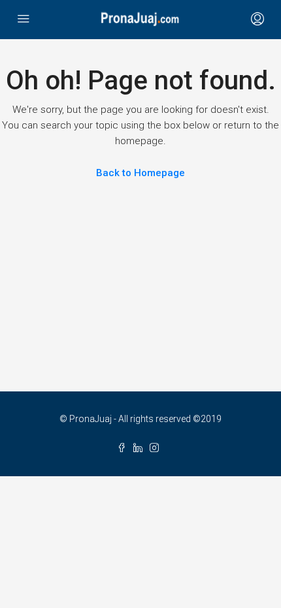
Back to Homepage (140, 173)
